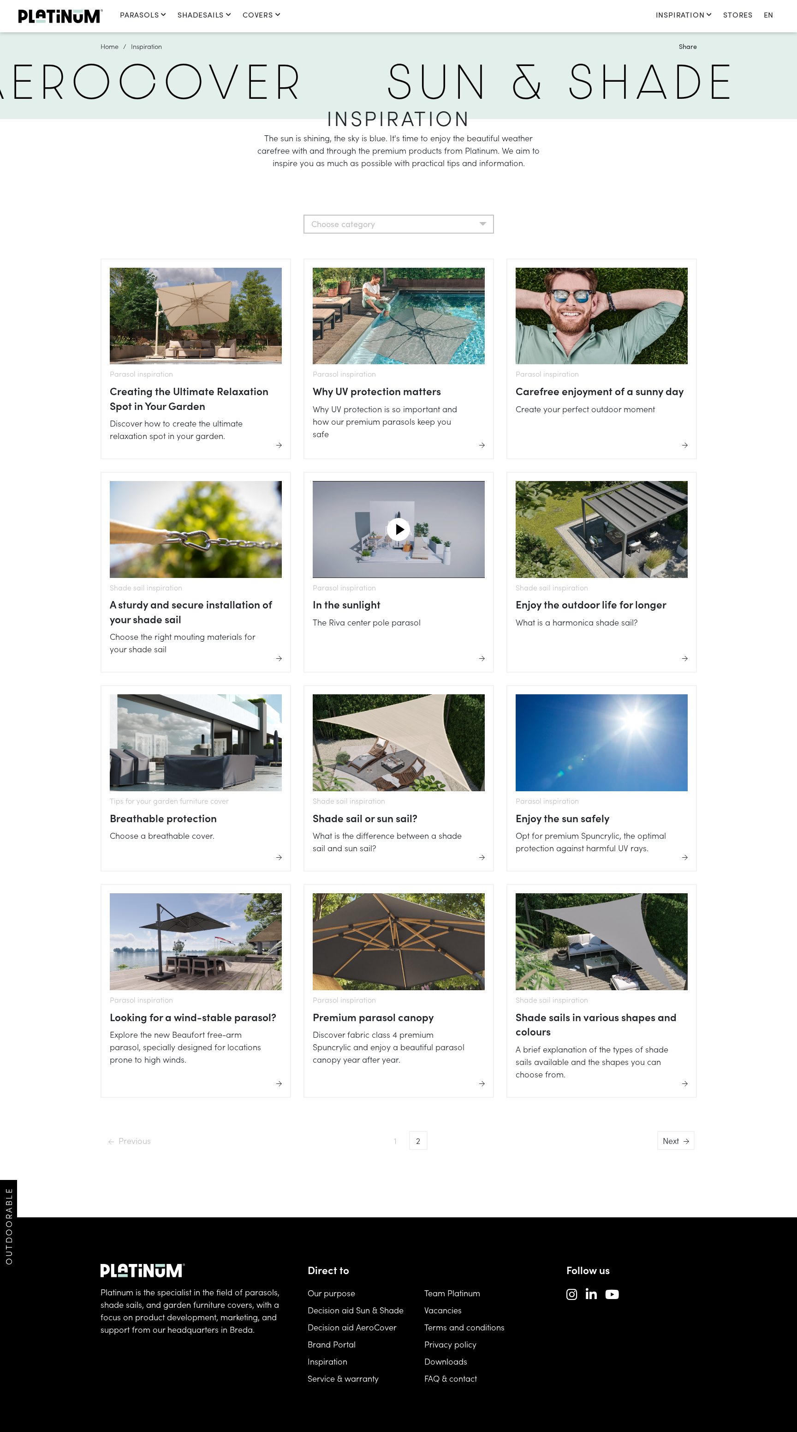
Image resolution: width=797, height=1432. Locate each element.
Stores (738, 14)
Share (688, 46)
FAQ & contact (450, 1378)
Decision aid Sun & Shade (356, 1310)
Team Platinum (452, 1293)
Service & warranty (343, 1378)
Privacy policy (450, 1344)
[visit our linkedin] (591, 1293)
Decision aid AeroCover (352, 1327)
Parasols (139, 14)
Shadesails (201, 14)
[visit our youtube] (612, 1293)
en (768, 14)
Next (671, 1140)
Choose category (343, 223)
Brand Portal (332, 1344)
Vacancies (443, 1310)
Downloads (445, 1361)
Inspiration (680, 14)
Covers (258, 14)
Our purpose (331, 1293)
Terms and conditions (464, 1327)
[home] (60, 16)
